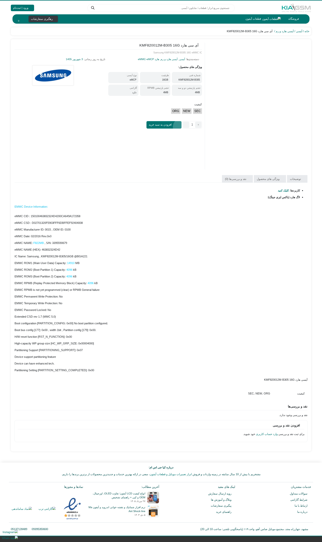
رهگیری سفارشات (42, 18)
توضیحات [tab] (296, 178)
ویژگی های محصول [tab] (268, 178)
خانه (306, 31)
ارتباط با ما (301, 505)
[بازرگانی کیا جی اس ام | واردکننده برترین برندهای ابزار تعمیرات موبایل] (296, 7)
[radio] (197, 111)
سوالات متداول (298, 493)
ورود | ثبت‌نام (21, 7)
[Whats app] (10, 538)
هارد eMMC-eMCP (148, 59)
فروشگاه (293, 18)
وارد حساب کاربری (267, 434)
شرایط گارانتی (298, 499)
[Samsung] (53, 75)
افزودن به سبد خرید (160, 124)
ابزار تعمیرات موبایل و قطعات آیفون (171, 474)
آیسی (299, 31)
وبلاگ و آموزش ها (221, 499)
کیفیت (198, 104)
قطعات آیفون (253, 18)
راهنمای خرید (223, 511)
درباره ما (302, 511)
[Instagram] (10, 532)
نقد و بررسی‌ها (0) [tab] (236, 178)
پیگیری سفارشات (221, 505)
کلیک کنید (283, 190)
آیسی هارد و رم (285, 31)
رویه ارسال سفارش (219, 493)
